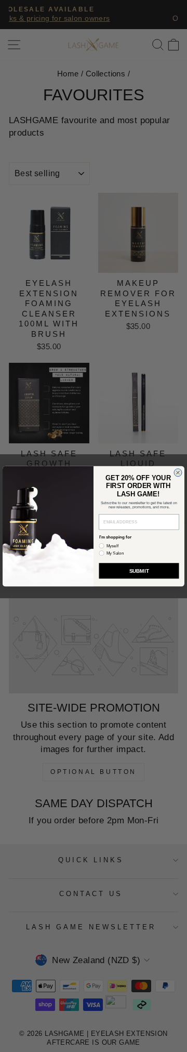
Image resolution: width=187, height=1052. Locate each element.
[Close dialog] (178, 472)
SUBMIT (139, 570)
